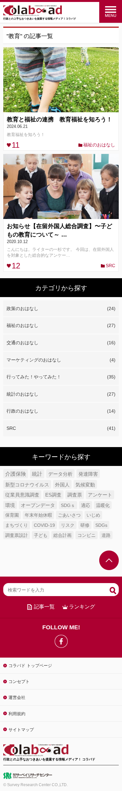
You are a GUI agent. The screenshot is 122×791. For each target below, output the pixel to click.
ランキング (82, 606)
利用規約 (16, 713)
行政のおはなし (61, 411)
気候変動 (85, 484)
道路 (106, 535)
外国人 (62, 484)
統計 (37, 474)
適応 (85, 505)
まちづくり (16, 525)
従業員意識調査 (22, 495)
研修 (84, 525)
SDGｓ (68, 505)
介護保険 (15, 474)
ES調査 (53, 495)
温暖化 (103, 505)
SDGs (101, 525)
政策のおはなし (61, 308)
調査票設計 (16, 535)
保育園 (12, 515)
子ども (40, 535)
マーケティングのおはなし (61, 359)
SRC (110, 265)
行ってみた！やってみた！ (61, 376)
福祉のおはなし (99, 144)
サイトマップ (21, 729)
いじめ (93, 515)
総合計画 (62, 535)
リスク (68, 525)
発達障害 (88, 474)
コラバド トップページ (30, 665)
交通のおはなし (61, 342)
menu (110, 11)
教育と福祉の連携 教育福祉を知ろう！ (59, 119)
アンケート (100, 495)
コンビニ (86, 535)
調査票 (74, 495)
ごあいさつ (69, 515)
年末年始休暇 (38, 515)
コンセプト (19, 681)
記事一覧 (44, 606)
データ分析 (60, 474)
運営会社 (16, 697)
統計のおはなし (61, 394)
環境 (10, 505)
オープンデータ (38, 505)
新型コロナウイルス (27, 484)
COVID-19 (44, 525)
